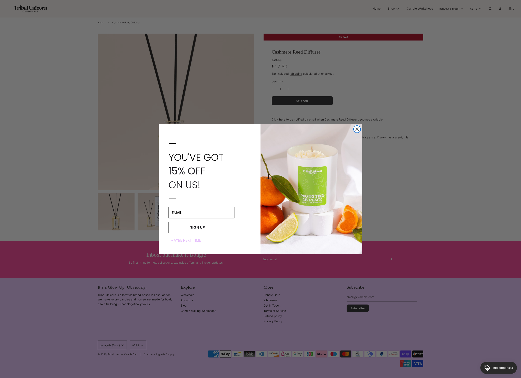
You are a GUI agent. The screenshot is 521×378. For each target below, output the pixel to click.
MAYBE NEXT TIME (186, 240)
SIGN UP (197, 227)
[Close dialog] (357, 129)
